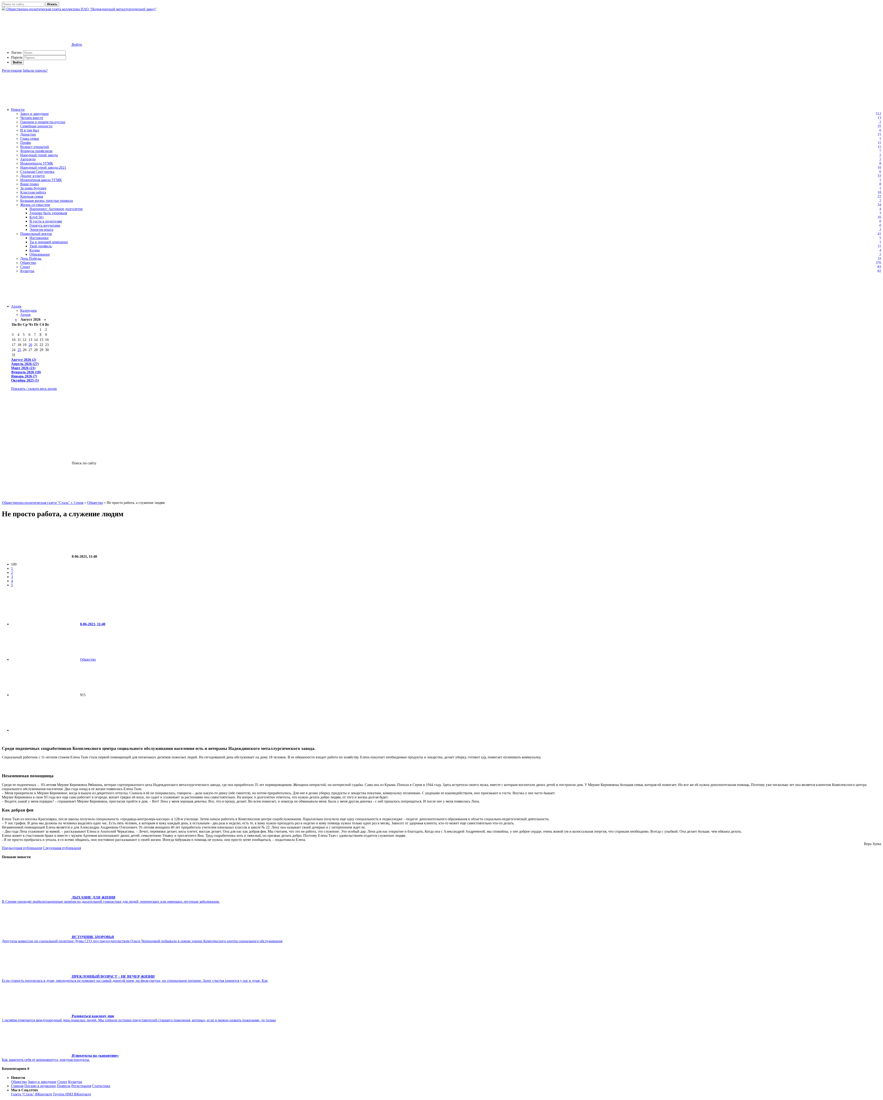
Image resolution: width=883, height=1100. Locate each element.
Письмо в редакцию (40, 1086)
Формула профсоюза (36, 151)
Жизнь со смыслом (35, 205)
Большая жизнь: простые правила (46, 201)
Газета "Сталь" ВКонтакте (31, 1094)
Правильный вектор (36, 234)
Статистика (101, 1086)
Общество (28, 263)
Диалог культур (32, 176)
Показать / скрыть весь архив (34, 389)
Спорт (25, 267)
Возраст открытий (34, 147)
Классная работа (33, 192)
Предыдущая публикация (22, 848)
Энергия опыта (41, 229)
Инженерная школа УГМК (41, 180)
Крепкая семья (31, 196)
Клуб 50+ (36, 217)
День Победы (30, 258)
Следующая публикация (62, 848)
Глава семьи (29, 138)
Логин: (16, 52)
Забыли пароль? (35, 70)
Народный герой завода (39, 155)
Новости (18, 109)
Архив (16, 306)
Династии (28, 134)
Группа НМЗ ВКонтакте (72, 1094)
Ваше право (29, 184)
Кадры (34, 250)
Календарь (28, 310)
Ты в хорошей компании (48, 242)
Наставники (39, 238)
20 (30, 345)
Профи (25, 143)
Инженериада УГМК (36, 163)
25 (19, 350)
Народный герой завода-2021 (43, 167)
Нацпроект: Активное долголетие (56, 209)
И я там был (29, 130)
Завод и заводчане (34, 114)
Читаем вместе (31, 118)
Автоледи (28, 159)
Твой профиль (40, 246)
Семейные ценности (36, 126)
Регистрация (12, 70)
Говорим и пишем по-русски (42, 122)
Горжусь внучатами (44, 225)
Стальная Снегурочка (37, 172)
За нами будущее (33, 188)
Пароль (17, 57)
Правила (63, 1086)
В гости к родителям (45, 221)
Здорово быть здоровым (48, 213)
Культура (27, 271)
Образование (39, 254)
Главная (17, 1086)
